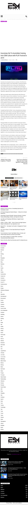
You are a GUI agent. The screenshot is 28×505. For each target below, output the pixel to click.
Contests (2, 278)
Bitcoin (2, 260)
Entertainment (3, 296)
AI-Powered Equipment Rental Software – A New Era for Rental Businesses (14, 212)
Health (2, 326)
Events (5, 19)
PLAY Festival (20, 153)
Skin (1, 395)
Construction (3, 274)
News (5, 21)
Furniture (2, 312)
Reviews (2, 385)
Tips (1, 409)
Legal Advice (3, 350)
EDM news (8, 153)
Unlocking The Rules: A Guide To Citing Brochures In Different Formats (14, 198)
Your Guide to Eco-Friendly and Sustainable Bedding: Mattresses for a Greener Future (4, 199)
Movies (2, 362)
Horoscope (3, 334)
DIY (1, 292)
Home (1, 19)
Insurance (3, 342)
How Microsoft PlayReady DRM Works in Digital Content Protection (12, 219)
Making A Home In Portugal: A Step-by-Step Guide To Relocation (23, 188)
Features (2, 304)
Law (1, 348)
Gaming (2, 318)
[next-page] (14, 202)
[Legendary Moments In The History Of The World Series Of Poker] (23, 194)
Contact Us (3, 276)
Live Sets (2, 354)
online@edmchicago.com (16, 454)
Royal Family (3, 387)
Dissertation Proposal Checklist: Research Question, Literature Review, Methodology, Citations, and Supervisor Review (13, 216)
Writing (2, 429)
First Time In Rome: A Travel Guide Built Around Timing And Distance (13, 230)
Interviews (3, 344)
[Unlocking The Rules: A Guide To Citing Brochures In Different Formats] (14, 194)
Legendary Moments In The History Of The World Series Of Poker (23, 198)
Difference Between (5, 290)
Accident (2, 247)
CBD (1, 270)
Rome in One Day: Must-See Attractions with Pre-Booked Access (14, 240)
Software (2, 397)
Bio (1, 256)
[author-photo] (14, 170)
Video (2, 419)
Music (2, 367)
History (2, 328)
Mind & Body (3, 360)
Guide (2, 322)
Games (2, 316)
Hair (1, 324)
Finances (2, 306)
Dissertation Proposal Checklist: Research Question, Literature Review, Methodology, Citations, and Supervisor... (17, 475)
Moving (2, 364)
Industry (2, 340)
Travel (2, 413)
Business (2, 264)
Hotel (2, 336)
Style (2, 401)
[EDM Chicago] (14, 7)
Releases (2, 381)
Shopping (2, 393)
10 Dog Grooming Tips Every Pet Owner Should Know (5, 187)
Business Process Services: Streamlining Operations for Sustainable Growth (12, 209)
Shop (2, 391)
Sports (2, 399)
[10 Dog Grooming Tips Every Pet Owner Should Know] (5, 183)
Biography (3, 258)
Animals (2, 250)
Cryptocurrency (4, 284)
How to (2, 338)
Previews (2, 375)
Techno (2, 405)
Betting (2, 254)
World (2, 427)
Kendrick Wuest (5, 59)
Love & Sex (3, 356)
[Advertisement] (14, 37)
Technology (3, 407)
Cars (1, 266)
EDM (4, 153)
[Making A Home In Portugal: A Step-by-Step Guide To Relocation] (23, 183)
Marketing (3, 358)
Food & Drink (3, 308)
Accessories (3, 245)
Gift (1, 320)
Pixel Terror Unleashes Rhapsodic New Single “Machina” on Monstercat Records (21, 161)
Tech (2, 403)
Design (2, 288)
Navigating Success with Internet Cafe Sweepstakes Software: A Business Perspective (14, 188)
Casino (2, 268)
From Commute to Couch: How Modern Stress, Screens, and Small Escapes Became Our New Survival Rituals (13, 233)
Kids (1, 346)
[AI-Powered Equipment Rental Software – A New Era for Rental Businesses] (4, 469)
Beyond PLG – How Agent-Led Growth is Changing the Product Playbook (13, 226)
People (2, 373)
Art (1, 252)
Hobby (2, 330)
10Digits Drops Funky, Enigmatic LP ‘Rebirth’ (6, 160)
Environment (3, 298)
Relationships (3, 379)
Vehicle (2, 417)
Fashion (2, 302)
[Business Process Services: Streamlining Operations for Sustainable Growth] (4, 463)
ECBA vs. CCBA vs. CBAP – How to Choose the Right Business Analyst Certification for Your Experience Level (13, 223)
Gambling (2, 314)
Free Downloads (4, 310)
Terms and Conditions (17, 502)
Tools (2, 411)
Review (2, 383)
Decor (2, 286)
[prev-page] (13, 202)
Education (3, 294)
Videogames (3, 421)
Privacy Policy (9, 502)
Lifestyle (2, 352)
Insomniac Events (14, 153)
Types (2, 415)
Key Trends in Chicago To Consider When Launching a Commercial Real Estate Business (11, 237)
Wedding (2, 425)
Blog (1, 262)
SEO (1, 389)
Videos (2, 423)
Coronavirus (3, 280)
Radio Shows (3, 377)
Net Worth (3, 369)
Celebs (2, 272)
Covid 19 (2, 282)
